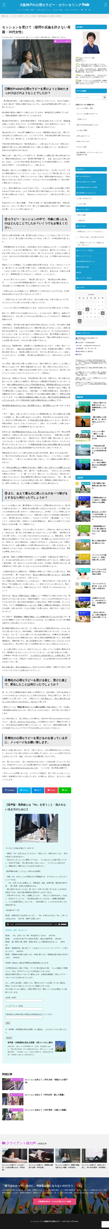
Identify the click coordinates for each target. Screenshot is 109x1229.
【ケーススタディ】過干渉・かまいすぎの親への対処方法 (99, 586)
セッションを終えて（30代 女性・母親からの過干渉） (46, 1081)
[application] (36, 924)
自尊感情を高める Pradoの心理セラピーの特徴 (54, 1201)
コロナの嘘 (82, 204)
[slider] (64, 924)
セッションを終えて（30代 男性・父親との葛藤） (46, 1110)
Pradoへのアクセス (71, 10)
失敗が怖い (82, 220)
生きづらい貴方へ (84, 209)
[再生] (8, 924)
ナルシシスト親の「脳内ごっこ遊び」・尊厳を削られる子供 (99, 435)
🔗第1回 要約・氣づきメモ (16, 930)
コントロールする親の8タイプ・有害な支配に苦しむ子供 (99, 557)
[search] (105, 97)
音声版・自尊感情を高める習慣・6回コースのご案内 (30, 1042)
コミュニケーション (85, 256)
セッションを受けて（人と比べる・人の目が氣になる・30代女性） (13, 1167)
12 (87, 309)
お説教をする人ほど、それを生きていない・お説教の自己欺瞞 (99, 601)
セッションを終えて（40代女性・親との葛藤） (45, 1094)
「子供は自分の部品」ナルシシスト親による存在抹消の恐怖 (99, 449)
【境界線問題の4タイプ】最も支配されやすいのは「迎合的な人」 (99, 529)
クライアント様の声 (17, 16)
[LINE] (64, 790)
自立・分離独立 (52, 37)
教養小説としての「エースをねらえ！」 (91, 231)
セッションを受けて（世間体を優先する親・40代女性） (41, 1166)
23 (102, 313)
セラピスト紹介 (57, 10)
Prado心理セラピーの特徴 (87, 182)
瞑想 (79, 272)
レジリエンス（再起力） (86, 250)
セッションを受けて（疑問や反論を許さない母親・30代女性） (44, 16)
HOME (6, 16)
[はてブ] (38, 790)
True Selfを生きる (84, 176)
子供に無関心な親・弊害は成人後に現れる (99, 485)
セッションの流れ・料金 (25, 10)
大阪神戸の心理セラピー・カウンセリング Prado (54, 4)
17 (79, 313)
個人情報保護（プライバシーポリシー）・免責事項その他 (91, 153)
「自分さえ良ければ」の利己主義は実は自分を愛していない (99, 615)
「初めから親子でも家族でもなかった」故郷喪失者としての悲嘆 (99, 406)
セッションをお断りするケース (87, 114)
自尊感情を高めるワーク (86, 261)
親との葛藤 (82, 215)
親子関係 (44, 37)
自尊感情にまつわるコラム (87, 193)
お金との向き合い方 (85, 198)
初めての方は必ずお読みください (88, 125)
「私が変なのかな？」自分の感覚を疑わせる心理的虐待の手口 (99, 463)
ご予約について (82, 119)
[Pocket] (51, 790)
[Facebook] (9, 790)
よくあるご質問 (82, 130)
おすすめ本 (82, 226)
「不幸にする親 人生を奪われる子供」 (91, 237)
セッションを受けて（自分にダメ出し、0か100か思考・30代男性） (94, 1166)
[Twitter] (24, 790)
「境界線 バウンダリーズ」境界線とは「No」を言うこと (90, 244)
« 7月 (79, 323)
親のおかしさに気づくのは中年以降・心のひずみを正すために (99, 515)
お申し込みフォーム (43, 10)
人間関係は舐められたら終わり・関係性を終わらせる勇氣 (99, 499)
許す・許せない (61, 37)
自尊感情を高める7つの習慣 (87, 187)
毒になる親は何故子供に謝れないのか (99, 542)
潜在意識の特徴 (83, 267)
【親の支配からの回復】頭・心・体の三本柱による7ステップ (99, 420)
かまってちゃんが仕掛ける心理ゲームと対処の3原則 (99, 571)
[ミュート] (59, 924)
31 (79, 321)
